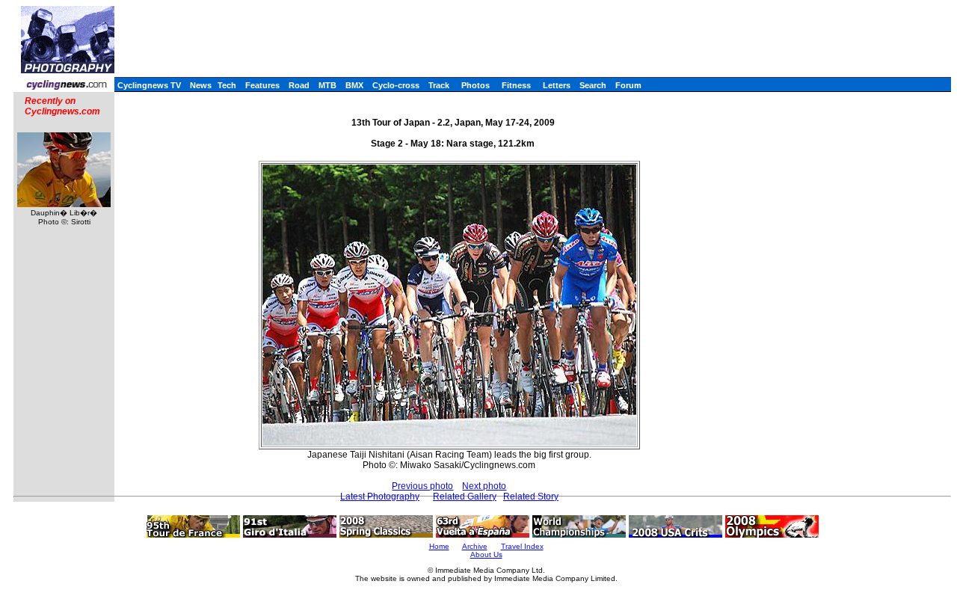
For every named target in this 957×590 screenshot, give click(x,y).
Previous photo (422, 486)
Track (438, 85)
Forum (628, 85)
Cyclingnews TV (149, 85)
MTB (327, 85)
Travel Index (522, 546)
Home (439, 546)
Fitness (516, 85)
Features (262, 85)
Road (299, 85)
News (201, 85)
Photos (475, 85)
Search (592, 85)
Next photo (484, 486)
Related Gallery (464, 496)
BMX (354, 85)
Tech (227, 85)
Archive (474, 546)
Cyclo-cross (395, 85)
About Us (486, 554)
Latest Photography (379, 496)
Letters (556, 85)
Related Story (530, 496)
